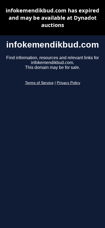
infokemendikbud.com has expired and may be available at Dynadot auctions (52, 18)
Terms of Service (39, 83)
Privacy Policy (68, 83)
